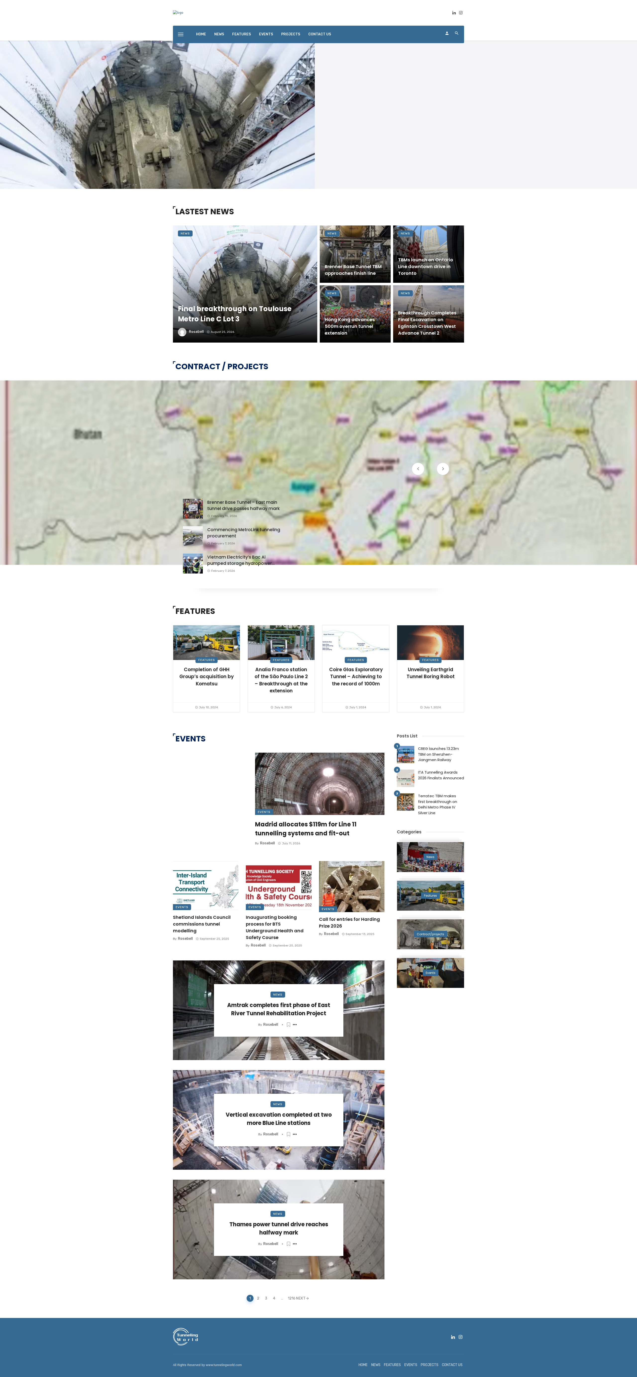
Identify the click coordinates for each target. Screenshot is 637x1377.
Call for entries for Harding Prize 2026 (349, 922)
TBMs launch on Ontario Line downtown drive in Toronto (425, 266)
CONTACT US (319, 34)
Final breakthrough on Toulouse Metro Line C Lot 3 (235, 314)
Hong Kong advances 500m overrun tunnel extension (350, 326)
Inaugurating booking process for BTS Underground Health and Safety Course (275, 927)
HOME (201, 34)
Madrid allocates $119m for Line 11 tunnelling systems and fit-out (306, 828)
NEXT (301, 1298)
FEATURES (241, 34)
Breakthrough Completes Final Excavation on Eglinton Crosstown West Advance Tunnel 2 (427, 323)
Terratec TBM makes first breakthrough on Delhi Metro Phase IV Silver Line (437, 804)
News (185, 233)
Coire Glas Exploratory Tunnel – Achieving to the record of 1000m (356, 676)
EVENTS (266, 34)
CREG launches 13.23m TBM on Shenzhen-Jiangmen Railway (438, 754)
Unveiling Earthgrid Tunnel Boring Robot (431, 673)
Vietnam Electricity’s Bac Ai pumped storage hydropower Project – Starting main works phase (239, 560)
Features (206, 660)
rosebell (196, 332)
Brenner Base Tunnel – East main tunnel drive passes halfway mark (243, 505)
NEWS (219, 34)
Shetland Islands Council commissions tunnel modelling (202, 924)
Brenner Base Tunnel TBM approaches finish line (353, 269)
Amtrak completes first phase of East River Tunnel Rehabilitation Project (278, 1009)
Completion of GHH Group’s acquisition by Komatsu (206, 676)
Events (264, 812)
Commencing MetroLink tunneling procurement (243, 533)
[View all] (430, 857)
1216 (290, 1298)
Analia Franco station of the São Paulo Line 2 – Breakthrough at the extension (281, 680)
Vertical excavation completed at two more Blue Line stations (279, 1119)
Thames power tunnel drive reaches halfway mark (278, 1228)
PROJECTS (290, 34)
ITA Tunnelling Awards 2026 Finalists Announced (441, 775)
